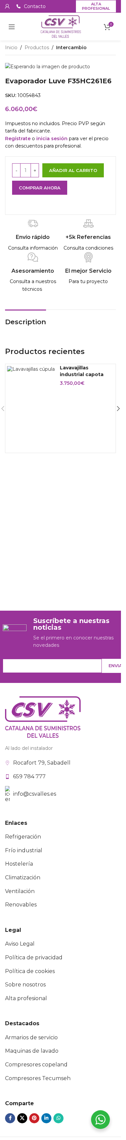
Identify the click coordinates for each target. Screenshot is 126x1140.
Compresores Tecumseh (38, 1078)
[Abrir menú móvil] (11, 26)
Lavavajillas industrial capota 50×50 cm (81, 374)
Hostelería (19, 864)
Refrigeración (23, 837)
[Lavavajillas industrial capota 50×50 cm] (31, 369)
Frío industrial (23, 850)
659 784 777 (29, 776)
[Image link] (43, 717)
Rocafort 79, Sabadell (42, 763)
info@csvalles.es (34, 794)
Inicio (11, 48)
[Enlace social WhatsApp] (58, 1118)
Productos (37, 48)
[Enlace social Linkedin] (46, 1118)
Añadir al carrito (73, 170)
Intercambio (71, 48)
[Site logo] (60, 26)
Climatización (22, 877)
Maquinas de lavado (31, 1051)
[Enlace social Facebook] (10, 1118)
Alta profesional (96, 6)
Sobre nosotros (25, 984)
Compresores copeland (36, 1064)
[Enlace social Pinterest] (34, 1118)
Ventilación (20, 891)
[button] (118, 408)
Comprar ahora (39, 187)
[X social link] (22, 1118)
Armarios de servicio (31, 1037)
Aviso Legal (20, 944)
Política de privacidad (33, 957)
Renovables (21, 904)
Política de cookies (30, 971)
